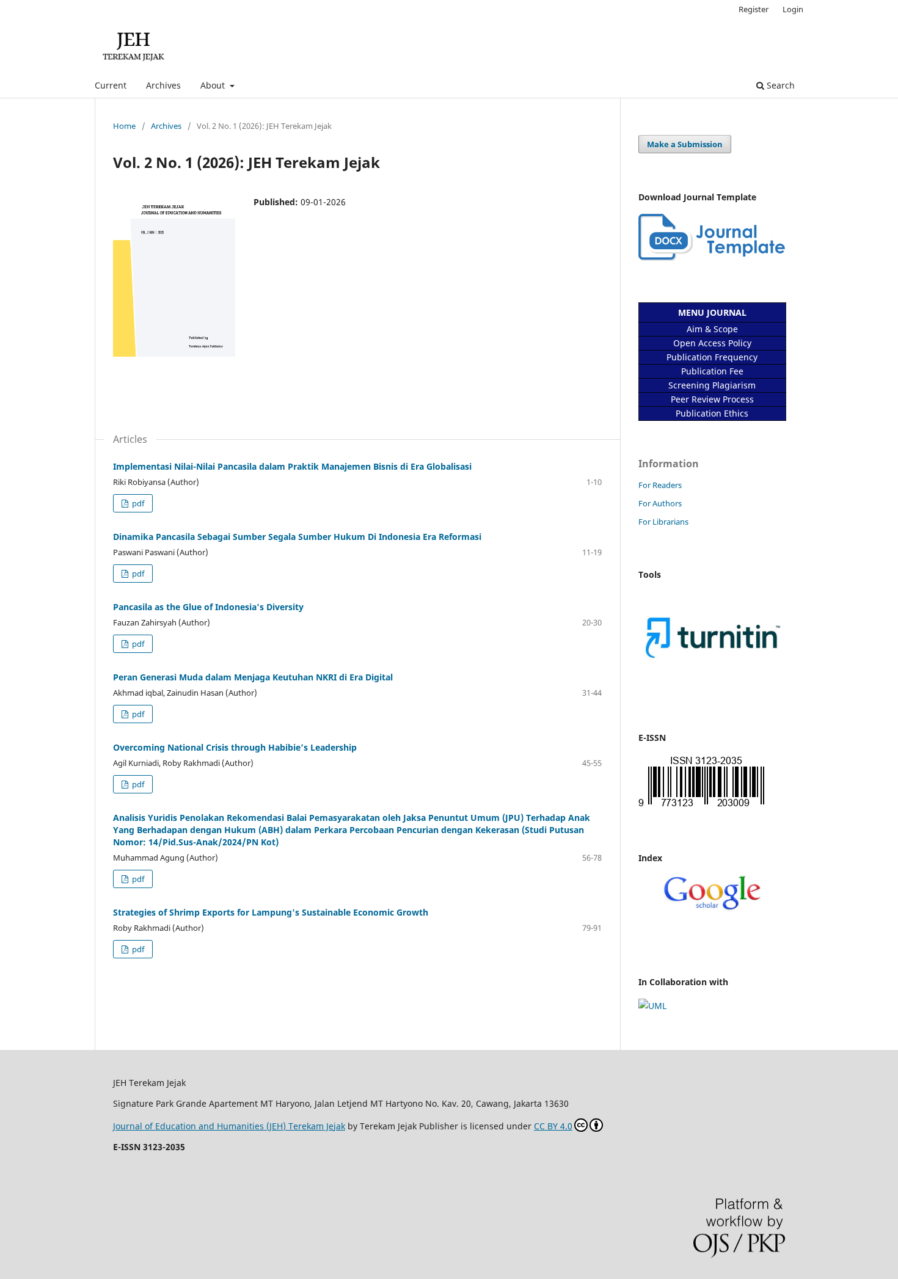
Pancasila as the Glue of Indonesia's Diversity (208, 607)
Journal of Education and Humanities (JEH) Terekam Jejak (229, 1126)
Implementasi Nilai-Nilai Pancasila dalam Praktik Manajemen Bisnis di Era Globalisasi (292, 466)
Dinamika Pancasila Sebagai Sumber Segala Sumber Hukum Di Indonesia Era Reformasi (297, 536)
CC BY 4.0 (553, 1126)
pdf (137, 503)
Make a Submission (685, 144)
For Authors (660, 503)
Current (110, 85)
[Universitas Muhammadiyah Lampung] (652, 1005)
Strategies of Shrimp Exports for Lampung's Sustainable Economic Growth (270, 912)
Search (779, 85)
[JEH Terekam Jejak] (712, 908)
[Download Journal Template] (711, 257)
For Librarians (663, 521)
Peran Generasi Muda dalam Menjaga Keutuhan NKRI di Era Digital (253, 677)
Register (753, 9)
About (213, 85)
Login (793, 9)
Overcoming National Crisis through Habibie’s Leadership (235, 747)
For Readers (660, 484)
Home (124, 125)
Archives (163, 85)
